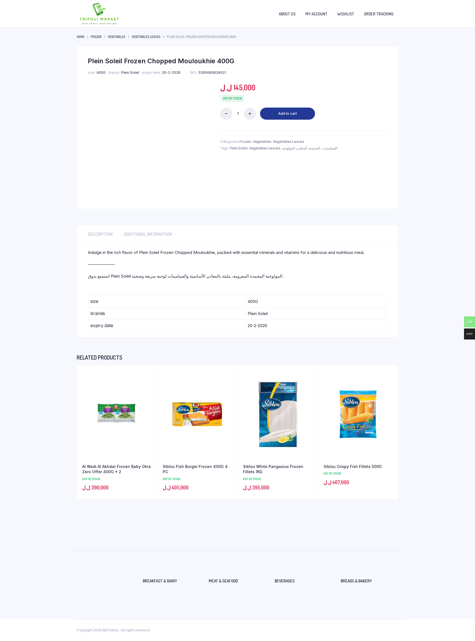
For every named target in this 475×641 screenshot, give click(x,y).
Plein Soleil (238, 148)
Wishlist (345, 14)
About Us (287, 14)
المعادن (302, 148)
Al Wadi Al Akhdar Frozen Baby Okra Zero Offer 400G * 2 (116, 469)
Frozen (96, 37)
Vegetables (116, 37)
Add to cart (287, 113)
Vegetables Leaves (146, 37)
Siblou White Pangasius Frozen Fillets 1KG (273, 469)
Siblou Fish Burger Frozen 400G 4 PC (195, 469)
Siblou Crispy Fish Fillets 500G (353, 466)
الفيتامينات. (329, 148)
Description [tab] (100, 234)
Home (80, 37)
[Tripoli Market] (99, 13)
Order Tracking (378, 14)
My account (316, 14)
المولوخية (288, 148)
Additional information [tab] (148, 234)
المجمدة (314, 148)
